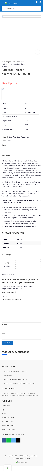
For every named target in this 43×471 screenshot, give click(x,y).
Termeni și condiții (8, 429)
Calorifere (12, 137)
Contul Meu (6, 406)
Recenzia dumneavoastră (11, 300)
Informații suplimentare (13, 233)
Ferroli (9, 141)
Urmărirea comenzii (8, 425)
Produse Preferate (8, 418)
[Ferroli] (10, 94)
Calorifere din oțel (23, 137)
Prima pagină (6, 62)
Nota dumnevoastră (9, 292)
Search (38, 8)
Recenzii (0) (6, 254)
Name (4, 325)
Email (4, 333)
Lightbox (37, 52)
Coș (3, 410)
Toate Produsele (18, 62)
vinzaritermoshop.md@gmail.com (16, 379)
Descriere (6, 155)
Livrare (4, 414)
